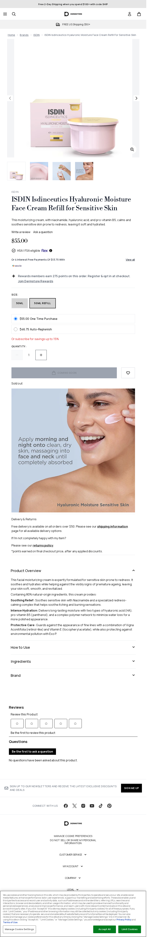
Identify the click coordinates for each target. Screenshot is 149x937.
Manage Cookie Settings (19, 929)
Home (11, 35)
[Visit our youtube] (92, 805)
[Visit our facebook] (65, 805)
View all (130, 259)
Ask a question (43, 232)
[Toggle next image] (136, 98)
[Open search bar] (13, 14)
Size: (15, 294)
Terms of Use (10, 922)
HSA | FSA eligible (28, 251)
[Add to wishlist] (128, 372)
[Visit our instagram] (83, 805)
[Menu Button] (4, 14)
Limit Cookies (130, 929)
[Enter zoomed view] (132, 149)
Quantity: (19, 346)
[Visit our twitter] (74, 805)
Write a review (20, 232)
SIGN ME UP (131, 788)
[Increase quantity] (41, 355)
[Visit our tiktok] (100, 805)
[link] (129, 14)
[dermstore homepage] (73, 14)
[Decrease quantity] (17, 355)
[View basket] (139, 14)
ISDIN (36, 35)
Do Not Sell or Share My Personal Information (73, 842)
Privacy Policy (123, 919)
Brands (24, 35)
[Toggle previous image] (10, 98)
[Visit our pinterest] (109, 805)
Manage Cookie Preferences (73, 836)
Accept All (104, 929)
